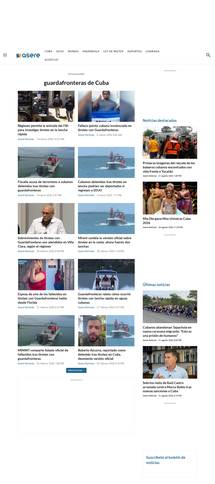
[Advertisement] (107, 23)
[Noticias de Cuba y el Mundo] (28, 55)
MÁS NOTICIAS (75, 370)
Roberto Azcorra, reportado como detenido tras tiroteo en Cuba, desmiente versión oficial (102, 354)
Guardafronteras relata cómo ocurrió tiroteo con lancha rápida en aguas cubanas (104, 298)
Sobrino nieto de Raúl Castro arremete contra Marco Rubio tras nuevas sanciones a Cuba (167, 387)
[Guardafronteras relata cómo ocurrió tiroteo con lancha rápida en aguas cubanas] (106, 274)
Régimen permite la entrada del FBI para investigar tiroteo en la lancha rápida (43, 130)
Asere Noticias (26, 139)
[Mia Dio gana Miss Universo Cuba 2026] (170, 198)
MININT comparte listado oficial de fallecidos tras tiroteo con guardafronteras (43, 354)
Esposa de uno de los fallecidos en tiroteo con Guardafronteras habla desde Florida (42, 298)
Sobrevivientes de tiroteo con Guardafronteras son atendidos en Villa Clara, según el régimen (46, 242)
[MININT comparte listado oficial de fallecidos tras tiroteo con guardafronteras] (46, 330)
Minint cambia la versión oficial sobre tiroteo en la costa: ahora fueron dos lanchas (104, 242)
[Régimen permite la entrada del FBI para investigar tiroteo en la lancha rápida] (46, 106)
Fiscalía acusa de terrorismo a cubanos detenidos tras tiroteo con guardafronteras (45, 186)
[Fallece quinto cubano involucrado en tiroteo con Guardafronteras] (106, 106)
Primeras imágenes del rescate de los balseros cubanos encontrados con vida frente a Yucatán (169, 167)
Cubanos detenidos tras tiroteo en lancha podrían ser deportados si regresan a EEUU (102, 186)
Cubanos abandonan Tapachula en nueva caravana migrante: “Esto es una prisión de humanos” (167, 331)
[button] (208, 55)
